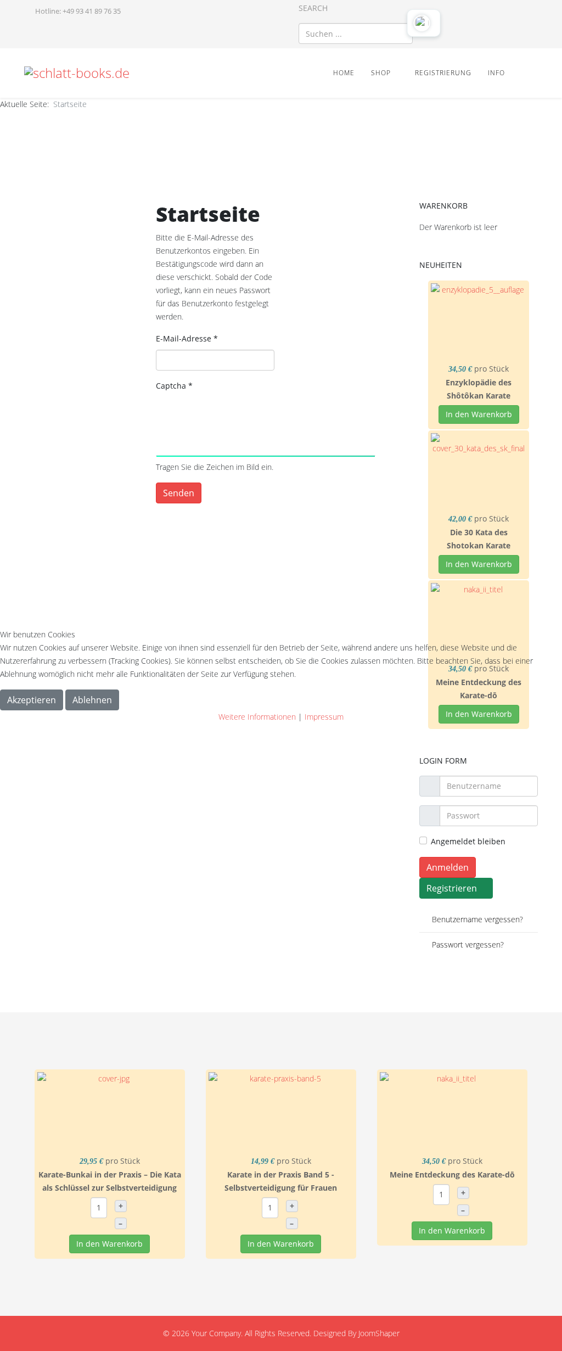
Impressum (324, 716)
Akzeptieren (31, 700)
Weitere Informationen (257, 716)
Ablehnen (92, 700)
